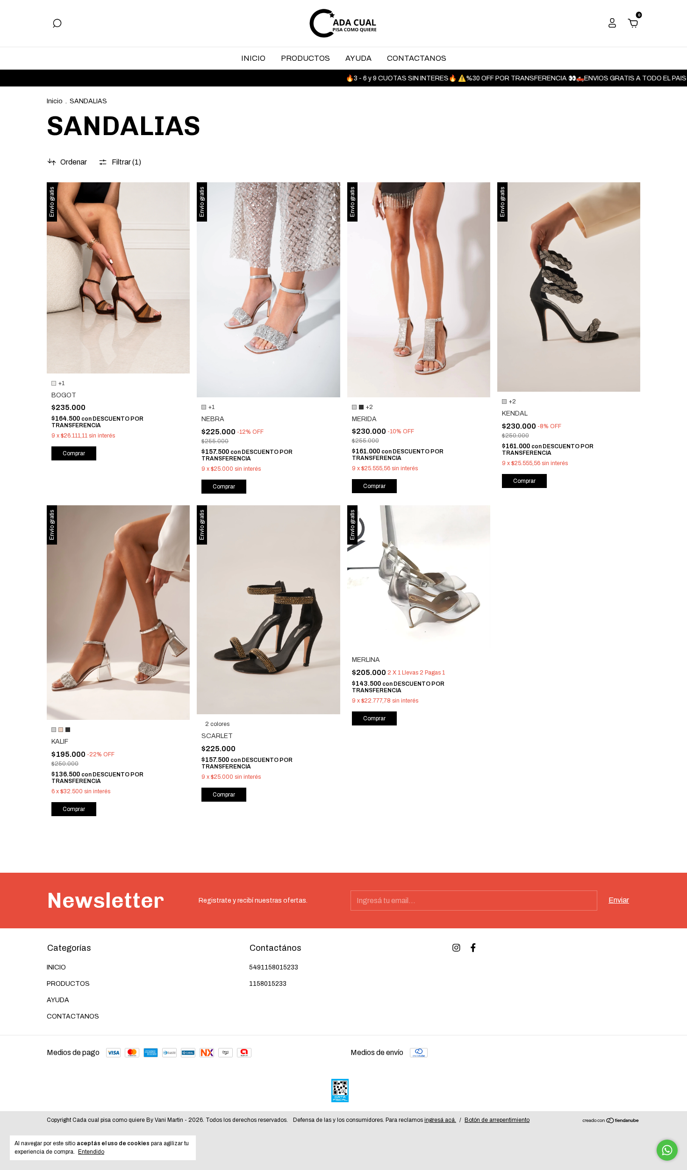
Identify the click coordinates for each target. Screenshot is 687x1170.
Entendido (91, 1151)
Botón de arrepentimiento (497, 1120)
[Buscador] (57, 23)
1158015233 (267, 983)
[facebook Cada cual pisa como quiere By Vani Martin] (473, 947)
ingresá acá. (440, 1120)
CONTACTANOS (416, 58)
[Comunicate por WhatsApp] (667, 1150)
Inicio (55, 101)
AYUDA (358, 58)
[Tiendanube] (611, 1121)
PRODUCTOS (305, 58)
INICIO (253, 58)
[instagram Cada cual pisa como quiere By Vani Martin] (456, 947)
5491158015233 (273, 967)
